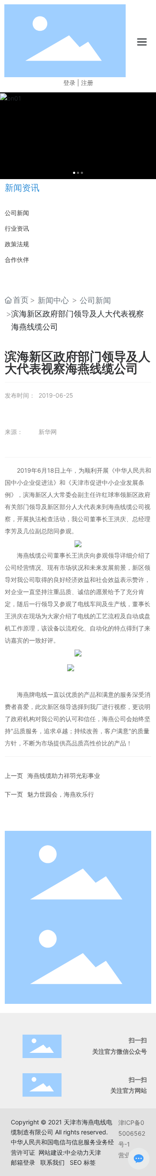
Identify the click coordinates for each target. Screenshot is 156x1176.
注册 (87, 82)
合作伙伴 (17, 259)
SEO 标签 (83, 1162)
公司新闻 (17, 212)
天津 (95, 1152)
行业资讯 (17, 228)
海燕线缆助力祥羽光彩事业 (63, 775)
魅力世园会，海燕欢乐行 (60, 794)
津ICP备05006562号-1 (131, 1133)
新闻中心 (53, 300)
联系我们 (52, 1162)
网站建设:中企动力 (64, 1152)
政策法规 (17, 244)
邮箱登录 (23, 1162)
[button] (74, 173)
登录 (70, 82)
